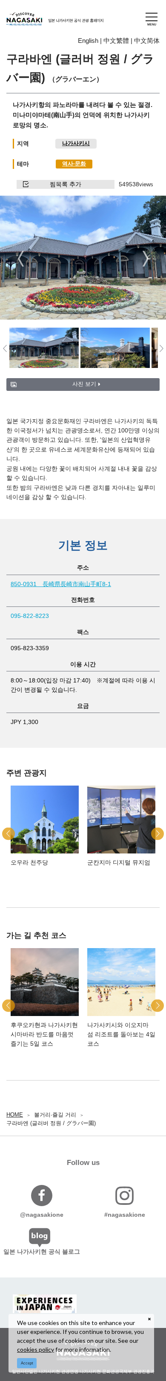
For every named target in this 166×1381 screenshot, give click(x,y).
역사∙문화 (74, 163)
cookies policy (35, 1349)
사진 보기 (84, 384)
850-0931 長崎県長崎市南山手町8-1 (61, 584)
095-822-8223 (30, 615)
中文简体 (147, 40)
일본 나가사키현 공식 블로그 (41, 1251)
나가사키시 (76, 143)
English (88, 40)
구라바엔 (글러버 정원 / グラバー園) (51, 1123)
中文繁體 (116, 40)
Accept (27, 1363)
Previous (20, 258)
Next (145, 258)
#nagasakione (124, 1214)
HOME (14, 1115)
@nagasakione (41, 1214)
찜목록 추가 (65, 184)
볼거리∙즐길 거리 (55, 1115)
